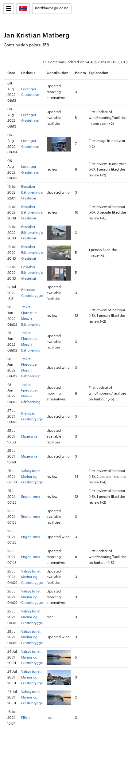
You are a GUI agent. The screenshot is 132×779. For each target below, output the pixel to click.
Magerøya (29, 436)
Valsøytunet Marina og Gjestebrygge (32, 476)
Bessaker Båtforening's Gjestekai (32, 192)
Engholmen (30, 496)
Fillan (25, 717)
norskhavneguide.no (51, 8)
